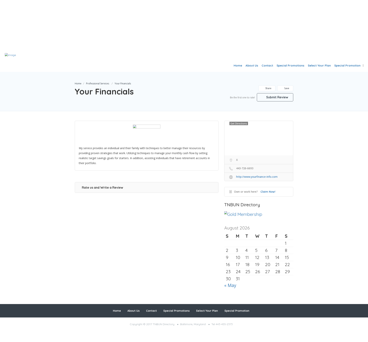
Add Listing (351, 56)
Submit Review (276, 97)
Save (286, 88)
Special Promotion (347, 65)
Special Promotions (290, 65)
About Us (252, 65)
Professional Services (97, 83)
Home (238, 65)
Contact (267, 65)
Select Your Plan (319, 65)
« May (230, 285)
